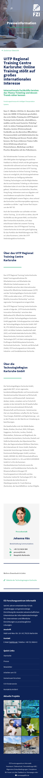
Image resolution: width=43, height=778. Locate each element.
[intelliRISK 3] (30, 745)
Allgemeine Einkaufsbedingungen (17, 769)
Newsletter (8, 667)
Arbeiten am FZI (10, 672)
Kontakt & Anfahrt (11, 689)
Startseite (7, 655)
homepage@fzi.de (23, 775)
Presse (6, 661)
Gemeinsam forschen (12, 678)
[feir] (13, 727)
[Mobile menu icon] (5, 8)
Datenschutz (18, 766)
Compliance (33, 769)
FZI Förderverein (10, 684)
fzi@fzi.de (13, 642)
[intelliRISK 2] (13, 745)
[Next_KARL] (13, 709)
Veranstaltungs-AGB (29, 766)
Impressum (9, 766)
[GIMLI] (30, 709)
